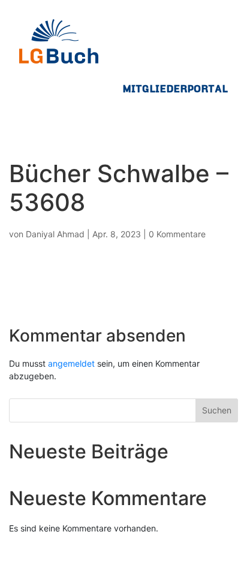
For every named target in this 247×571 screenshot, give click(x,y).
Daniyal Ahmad (55, 234)
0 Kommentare (177, 234)
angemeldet (71, 363)
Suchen (216, 410)
